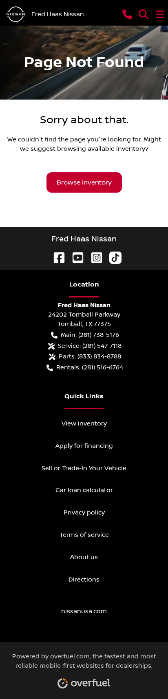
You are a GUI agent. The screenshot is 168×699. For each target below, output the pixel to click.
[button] (127, 14)
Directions (84, 579)
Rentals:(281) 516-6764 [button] (89, 367)
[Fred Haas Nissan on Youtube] (74, 257)
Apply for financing (84, 445)
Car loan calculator (84, 490)
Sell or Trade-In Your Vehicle (84, 468)
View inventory (84, 423)
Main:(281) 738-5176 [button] (90, 335)
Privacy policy (84, 512)
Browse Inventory (84, 182)
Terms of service (84, 534)
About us (84, 557)
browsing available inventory (101, 148)
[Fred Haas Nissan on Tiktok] (112, 257)
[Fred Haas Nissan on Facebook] (55, 257)
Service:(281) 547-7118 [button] (90, 346)
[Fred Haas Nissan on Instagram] (93, 257)
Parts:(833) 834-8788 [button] (90, 356)
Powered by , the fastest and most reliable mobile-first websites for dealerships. (84, 661)
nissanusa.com (84, 611)
